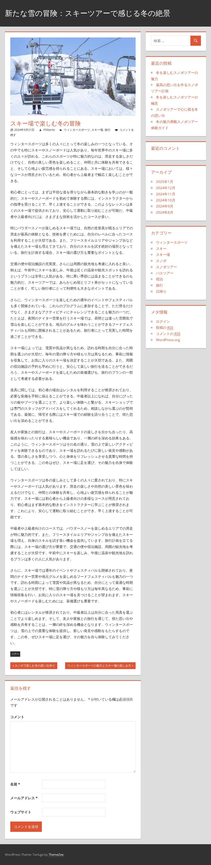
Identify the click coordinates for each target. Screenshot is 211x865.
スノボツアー (166, 267)
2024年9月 (164, 206)
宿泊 (159, 279)
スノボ (161, 260)
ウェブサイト (20, 812)
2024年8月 (164, 212)
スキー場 (97, 130)
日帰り (161, 291)
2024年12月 (165, 187)
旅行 (107, 130)
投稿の (164, 327)
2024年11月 (165, 194)
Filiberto (49, 130)
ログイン (163, 321)
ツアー (15, 654)
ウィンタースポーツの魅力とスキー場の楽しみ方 (99, 666)
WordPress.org (168, 339)
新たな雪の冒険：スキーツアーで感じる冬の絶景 (87, 13)
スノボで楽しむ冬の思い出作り (35, 666)
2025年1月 (164, 181)
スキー (161, 248)
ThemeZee (56, 854)
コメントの (168, 333)
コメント (17, 716)
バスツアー (164, 273)
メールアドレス (24, 798)
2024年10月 (165, 200)
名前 (15, 784)
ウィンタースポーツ (77, 130)
